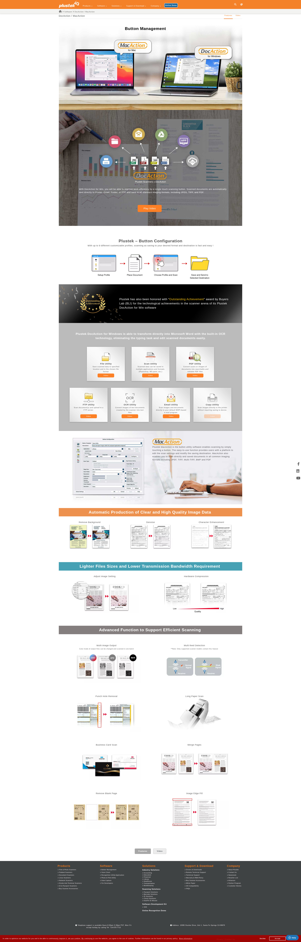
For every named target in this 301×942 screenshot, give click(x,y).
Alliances (231, 880)
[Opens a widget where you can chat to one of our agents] (292, 938)
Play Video (150, 208)
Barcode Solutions (150, 894)
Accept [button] (277, 938)
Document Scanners (66, 875)
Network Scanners (66, 880)
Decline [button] (263, 938)
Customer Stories (234, 886)
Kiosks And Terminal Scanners (70, 883)
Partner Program (234, 883)
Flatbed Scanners (65, 872)
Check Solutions (149, 898)
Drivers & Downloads (194, 870)
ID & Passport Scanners (68, 886)
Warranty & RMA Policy (194, 878)
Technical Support (193, 875)
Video (238, 15)
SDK (145, 907)
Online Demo (171, 5)
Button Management (108, 870)
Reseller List (233, 878)
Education (147, 875)
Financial (147, 877)
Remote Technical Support (196, 872)
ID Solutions (148, 896)
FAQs (188, 888)
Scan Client (105, 872)
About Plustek (233, 870)
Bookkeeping (148, 885)
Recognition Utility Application (112, 875)
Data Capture (106, 880)
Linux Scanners (65, 878)
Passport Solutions (150, 892)
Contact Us (232, 872)
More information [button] (185, 938)
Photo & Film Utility (108, 878)
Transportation (149, 883)
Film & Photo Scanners (67, 870)
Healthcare (147, 881)
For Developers (107, 883)
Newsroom (232, 875)
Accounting (147, 873)
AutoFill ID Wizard (150, 900)
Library (146, 879)
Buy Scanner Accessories (68, 888)
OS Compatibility (192, 886)
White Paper (190, 883)
